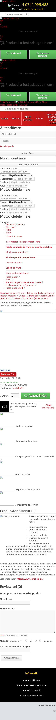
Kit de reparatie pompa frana (20, 257)
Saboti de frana (13, 268)
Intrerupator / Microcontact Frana (23, 242)
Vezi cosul (15, 53)
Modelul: (4, 182)
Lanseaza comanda (43, 54)
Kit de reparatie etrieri (17, 252)
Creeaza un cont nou (28, 165)
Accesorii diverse (14, 224)
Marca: (4, 175)
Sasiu (39, 118)
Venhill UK (17, 388)
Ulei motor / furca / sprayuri (20, 285)
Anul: (3, 186)
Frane (16, 118)
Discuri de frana (14, 236)
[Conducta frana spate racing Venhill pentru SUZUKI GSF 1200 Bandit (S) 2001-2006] (28, 312)
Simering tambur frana (17, 273)
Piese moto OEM (14, 288)
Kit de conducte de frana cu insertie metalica (29, 247)
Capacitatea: (6, 179)
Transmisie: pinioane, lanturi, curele (23, 282)
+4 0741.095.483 (34, 5)
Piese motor (27, 118)
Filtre (8, 230)
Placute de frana (14, 262)
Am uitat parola (7, 146)
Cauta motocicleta (9, 168)
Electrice (10, 227)
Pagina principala (8, 293)
